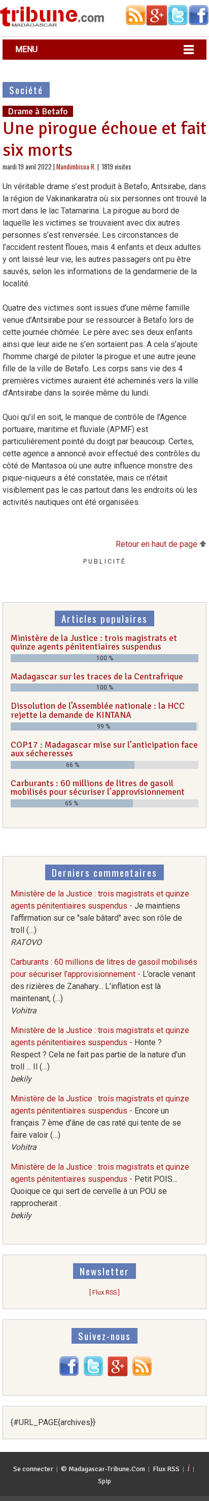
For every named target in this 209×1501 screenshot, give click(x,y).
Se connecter (33, 1469)
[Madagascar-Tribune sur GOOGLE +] (118, 1374)
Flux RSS (166, 1469)
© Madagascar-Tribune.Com (103, 1469)
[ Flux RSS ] (104, 1292)
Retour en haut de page (157, 544)
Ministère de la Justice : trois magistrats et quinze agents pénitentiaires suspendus (94, 642)
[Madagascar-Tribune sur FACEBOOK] (69, 1374)
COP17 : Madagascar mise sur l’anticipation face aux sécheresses (104, 749)
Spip (104, 1481)
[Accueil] (52, 25)
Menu (26, 49)
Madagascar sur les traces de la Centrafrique (97, 676)
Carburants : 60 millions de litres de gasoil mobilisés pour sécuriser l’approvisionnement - (104, 986)
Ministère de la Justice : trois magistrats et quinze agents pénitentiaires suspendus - (100, 918)
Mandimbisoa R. (76, 166)
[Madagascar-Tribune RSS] (142, 1374)
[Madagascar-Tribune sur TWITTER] (93, 1374)
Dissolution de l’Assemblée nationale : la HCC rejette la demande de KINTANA (98, 710)
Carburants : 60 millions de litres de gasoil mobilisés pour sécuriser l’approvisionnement (98, 788)
